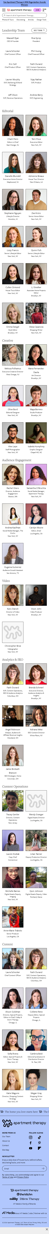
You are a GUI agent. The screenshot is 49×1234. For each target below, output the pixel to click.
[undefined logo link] (19, 10)
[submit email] (43, 1168)
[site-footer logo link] (8, 1213)
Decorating (21, 19)
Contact (5, 1145)
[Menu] (3, 10)
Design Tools (41, 19)
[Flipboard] (39, 1148)
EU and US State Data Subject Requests (31, 1223)
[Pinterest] (39, 1142)
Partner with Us (40, 1213)
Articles (31, 19)
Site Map (5, 1149)
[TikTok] (39, 1137)
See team (38, 30)
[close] (47, 1229)
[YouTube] (30, 1148)
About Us (6, 1140)
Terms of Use (7, 1177)
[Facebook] (30, 1142)
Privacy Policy (23, 1177)
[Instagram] (30, 1137)
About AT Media (20, 1213)
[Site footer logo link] (24, 1123)
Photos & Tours (8, 19)
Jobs (31, 1213)
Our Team (6, 1136)
